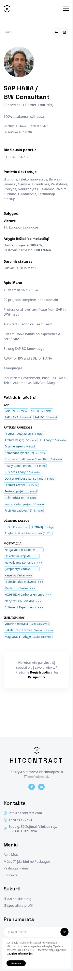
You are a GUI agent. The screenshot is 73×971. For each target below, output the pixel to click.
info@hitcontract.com (25, 813)
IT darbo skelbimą (17, 899)
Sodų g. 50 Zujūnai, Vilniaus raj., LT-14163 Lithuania (33, 828)
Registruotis (40, 672)
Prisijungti (36, 677)
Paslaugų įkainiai (16, 868)
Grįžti (8, 32)
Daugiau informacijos (19, 953)
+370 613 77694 (20, 820)
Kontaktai (11, 875)
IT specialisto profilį (18, 905)
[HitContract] (7, 9)
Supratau (16, 963)
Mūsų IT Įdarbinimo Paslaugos (27, 861)
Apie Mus (11, 855)
